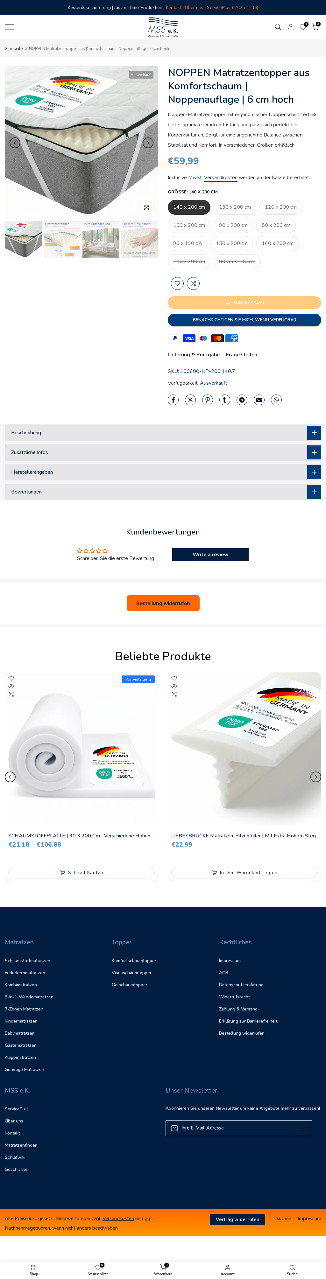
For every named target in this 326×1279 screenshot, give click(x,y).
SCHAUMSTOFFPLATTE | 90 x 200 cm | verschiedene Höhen (79, 835)
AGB (223, 973)
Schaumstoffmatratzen (27, 961)
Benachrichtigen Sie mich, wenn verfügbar (244, 320)
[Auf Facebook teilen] (173, 400)
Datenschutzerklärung (241, 985)
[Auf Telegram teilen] (242, 400)
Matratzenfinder (21, 1145)
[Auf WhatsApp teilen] (276, 400)
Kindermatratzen (21, 1021)
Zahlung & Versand (238, 1009)
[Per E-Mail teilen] (259, 400)
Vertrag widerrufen (237, 1219)
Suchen (283, 1218)
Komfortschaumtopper (134, 961)
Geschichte (16, 1169)
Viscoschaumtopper (132, 973)
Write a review (211, 554)
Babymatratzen (20, 1033)
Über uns (14, 1121)
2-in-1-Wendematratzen (29, 997)
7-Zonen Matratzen (24, 1009)
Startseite (14, 49)
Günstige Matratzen (24, 1069)
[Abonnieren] (300, 1128)
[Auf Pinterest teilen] (207, 400)
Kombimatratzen (21, 985)
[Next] (148, 142)
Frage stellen (241, 354)
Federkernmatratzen (25, 973)
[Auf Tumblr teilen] (224, 400)
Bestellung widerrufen (163, 603)
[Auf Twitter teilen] (190, 400)
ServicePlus (17, 1109)
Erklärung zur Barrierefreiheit (248, 1021)
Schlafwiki (15, 1157)
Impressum (230, 961)
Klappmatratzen (20, 1057)
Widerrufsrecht (234, 997)
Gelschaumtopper (129, 985)
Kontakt (12, 1133)
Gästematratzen (21, 1045)
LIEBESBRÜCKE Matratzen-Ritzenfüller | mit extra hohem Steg (243, 835)
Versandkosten (220, 177)
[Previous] (15, 142)
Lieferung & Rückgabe (194, 354)
